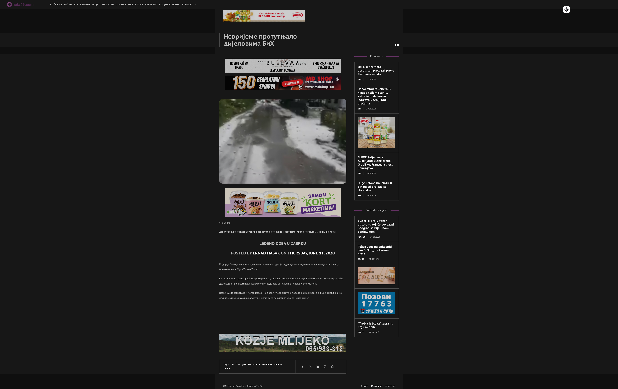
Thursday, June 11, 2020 (311, 253)
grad (244, 364)
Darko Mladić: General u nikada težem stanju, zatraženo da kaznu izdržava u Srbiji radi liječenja (374, 96)
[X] (310, 366)
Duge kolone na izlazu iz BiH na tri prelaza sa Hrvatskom (375, 186)
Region (361, 237)
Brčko (361, 259)
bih (232, 364)
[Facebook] (303, 366)
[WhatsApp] (332, 366)
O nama (364, 386)
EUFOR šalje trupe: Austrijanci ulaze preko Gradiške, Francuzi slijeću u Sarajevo (375, 162)
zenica (226, 368)
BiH (397, 44)
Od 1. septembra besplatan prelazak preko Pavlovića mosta (376, 70)
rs (281, 364)
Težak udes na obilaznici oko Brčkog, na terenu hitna (375, 250)
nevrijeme (267, 364)
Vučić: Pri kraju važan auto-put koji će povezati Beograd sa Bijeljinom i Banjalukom (376, 226)
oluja (276, 364)
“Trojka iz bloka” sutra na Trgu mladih (375, 325)
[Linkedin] (317, 366)
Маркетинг (376, 386)
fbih (238, 364)
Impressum (390, 386)
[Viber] (325, 366)
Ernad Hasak (266, 253)
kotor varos (254, 364)
